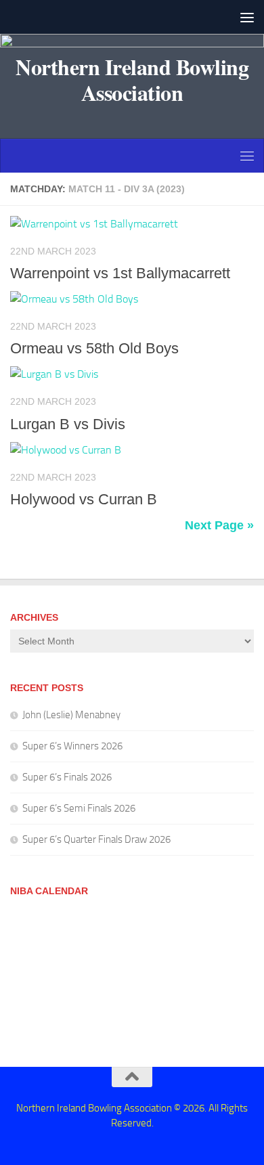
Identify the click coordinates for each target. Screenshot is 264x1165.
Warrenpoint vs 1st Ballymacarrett (120, 273)
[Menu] (247, 17)
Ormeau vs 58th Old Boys (94, 348)
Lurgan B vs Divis (67, 424)
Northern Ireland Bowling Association (132, 80)
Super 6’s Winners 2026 (72, 746)
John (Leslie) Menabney (71, 715)
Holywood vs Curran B (83, 499)
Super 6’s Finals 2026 (67, 777)
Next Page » (219, 525)
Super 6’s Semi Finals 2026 (78, 808)
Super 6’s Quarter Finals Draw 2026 (96, 839)
